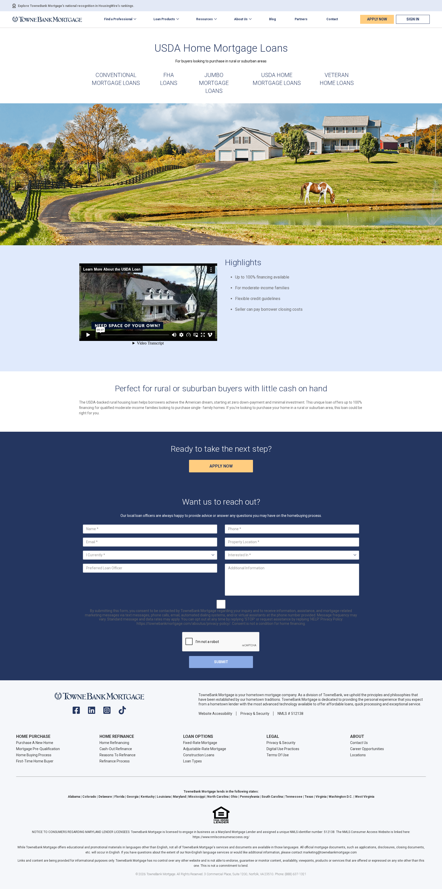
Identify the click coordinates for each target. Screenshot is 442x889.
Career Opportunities (367, 749)
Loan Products (164, 19)
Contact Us (359, 743)
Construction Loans (198, 755)
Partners (301, 19)
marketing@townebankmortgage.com (330, 852)
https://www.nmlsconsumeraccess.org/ (221, 837)
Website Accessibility (215, 714)
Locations (358, 755)
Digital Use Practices (283, 749)
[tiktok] (122, 711)
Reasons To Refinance (118, 755)
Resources (204, 19)
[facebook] (76, 711)
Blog (272, 19)
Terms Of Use (278, 755)
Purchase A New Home (34, 743)
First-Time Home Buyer (34, 761)
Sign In (412, 19)
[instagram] (106, 711)
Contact (332, 19)
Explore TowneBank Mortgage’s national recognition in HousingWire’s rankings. (76, 6)
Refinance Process (115, 761)
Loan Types (192, 761)
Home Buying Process (33, 755)
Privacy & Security (254, 714)
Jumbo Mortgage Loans (214, 83)
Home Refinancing (114, 743)
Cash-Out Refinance (116, 749)
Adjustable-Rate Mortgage (204, 749)
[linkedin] (91, 711)
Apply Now (377, 19)
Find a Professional (118, 19)
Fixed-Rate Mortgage (200, 743)
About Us (241, 19)
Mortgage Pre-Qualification (38, 749)
